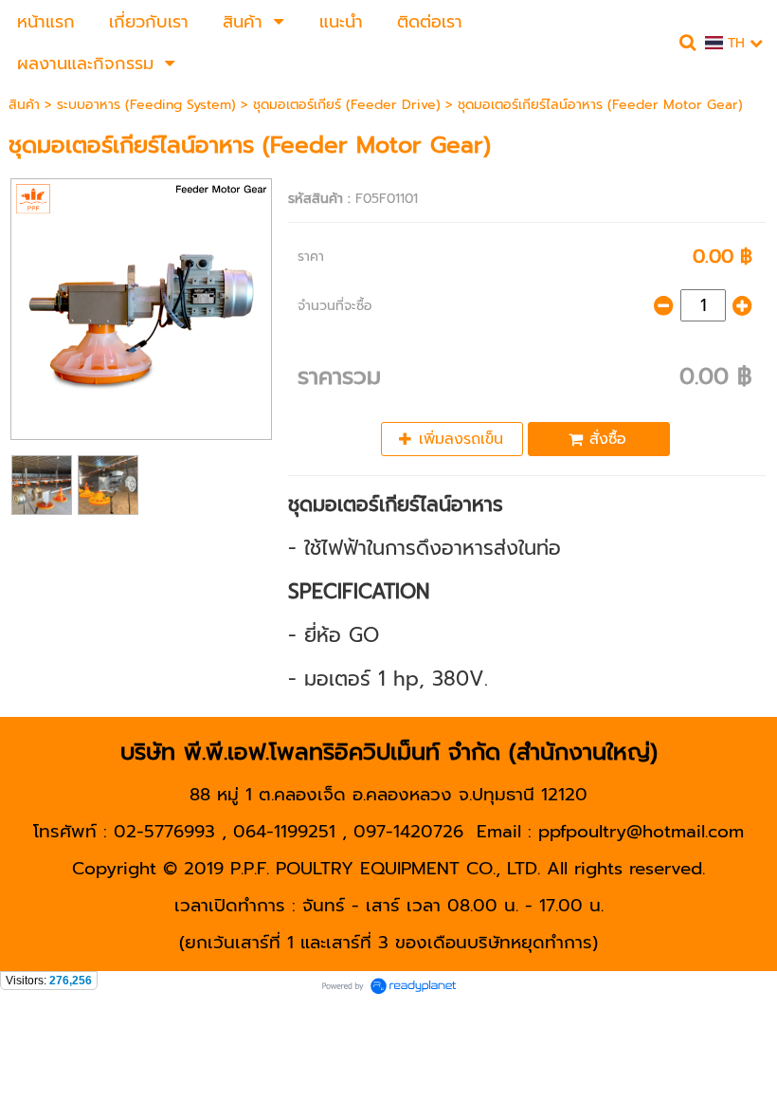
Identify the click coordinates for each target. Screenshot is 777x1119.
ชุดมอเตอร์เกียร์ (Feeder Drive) (347, 105)
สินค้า (24, 105)
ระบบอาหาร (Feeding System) (149, 105)
